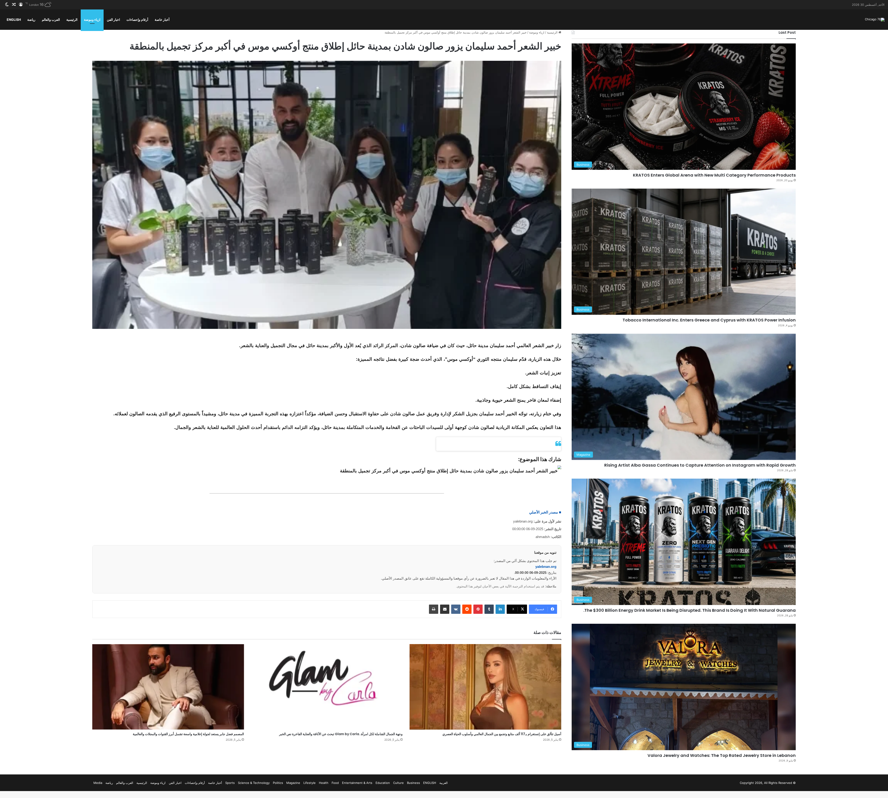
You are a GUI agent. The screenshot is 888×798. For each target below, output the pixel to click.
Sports (230, 783)
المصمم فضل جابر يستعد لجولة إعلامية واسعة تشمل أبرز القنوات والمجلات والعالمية (188, 734)
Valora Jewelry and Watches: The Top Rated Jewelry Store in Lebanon (722, 755)
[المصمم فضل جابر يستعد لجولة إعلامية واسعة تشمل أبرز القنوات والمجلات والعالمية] (168, 687)
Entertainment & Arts (357, 783)
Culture (398, 783)
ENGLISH (14, 19)
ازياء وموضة (92, 19)
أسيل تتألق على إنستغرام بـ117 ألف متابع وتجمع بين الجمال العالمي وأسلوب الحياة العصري (501, 734)
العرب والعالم (51, 19)
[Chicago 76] (875, 19)
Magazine (293, 783)
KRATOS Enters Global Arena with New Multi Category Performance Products (714, 175)
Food (335, 783)
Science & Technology (254, 783)
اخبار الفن (113, 19)
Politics (278, 783)
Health (323, 783)
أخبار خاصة (162, 19)
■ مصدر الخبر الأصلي (545, 512)
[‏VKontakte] (455, 609)
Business (413, 783)
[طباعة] (433, 609)
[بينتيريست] (478, 609)
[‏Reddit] (467, 609)
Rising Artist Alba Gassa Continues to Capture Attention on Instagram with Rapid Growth (700, 465)
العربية (443, 783)
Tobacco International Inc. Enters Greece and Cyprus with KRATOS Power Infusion (709, 320)
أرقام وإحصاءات (137, 19)
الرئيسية (71, 19)
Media (97, 783)
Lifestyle (309, 783)
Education (383, 783)
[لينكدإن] (500, 609)
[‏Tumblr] (489, 609)
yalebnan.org (545, 567)
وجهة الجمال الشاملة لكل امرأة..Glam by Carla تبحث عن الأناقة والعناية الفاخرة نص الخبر (341, 734)
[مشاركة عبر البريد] (444, 609)
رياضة (31, 19)
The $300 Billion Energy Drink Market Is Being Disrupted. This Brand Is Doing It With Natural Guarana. (689, 610)
